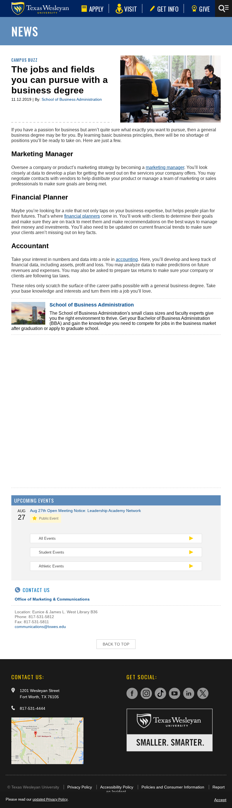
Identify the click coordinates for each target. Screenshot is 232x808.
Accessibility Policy (116, 787)
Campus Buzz (24, 60)
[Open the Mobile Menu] (223, 8)
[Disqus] (116, 405)
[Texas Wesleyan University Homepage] (39, 8)
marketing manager (165, 167)
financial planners (82, 216)
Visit (130, 8)
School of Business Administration (72, 99)
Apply (96, 8)
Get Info (168, 8)
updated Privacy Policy (50, 799)
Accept (220, 800)
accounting (127, 259)
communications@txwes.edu (40, 626)
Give (204, 8)
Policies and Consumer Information (172, 787)
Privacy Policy (79, 787)
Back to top (116, 644)
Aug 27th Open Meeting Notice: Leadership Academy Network (85, 510)
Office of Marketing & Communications (52, 599)
